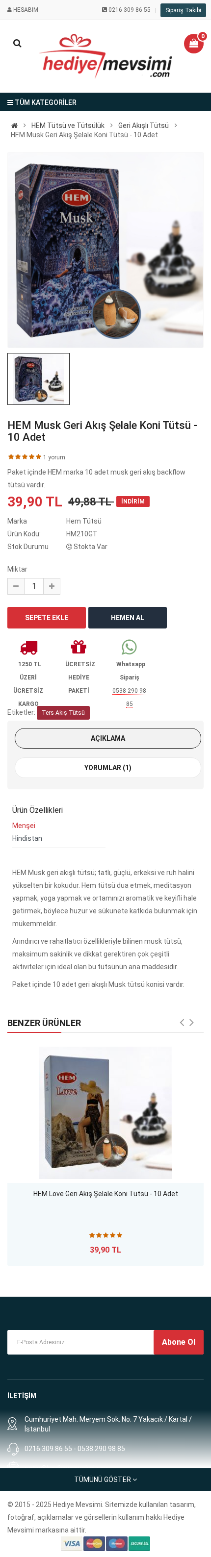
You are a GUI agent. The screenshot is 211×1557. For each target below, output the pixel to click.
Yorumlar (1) (108, 768)
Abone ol (178, 1342)
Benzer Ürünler (44, 1023)
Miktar (17, 569)
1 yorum (54, 457)
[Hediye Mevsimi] (14, 125)
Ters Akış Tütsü (63, 712)
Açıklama (108, 738)
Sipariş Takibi (183, 10)
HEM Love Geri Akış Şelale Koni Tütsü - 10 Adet (105, 1194)
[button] (194, 43)
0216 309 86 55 (129, 9)
